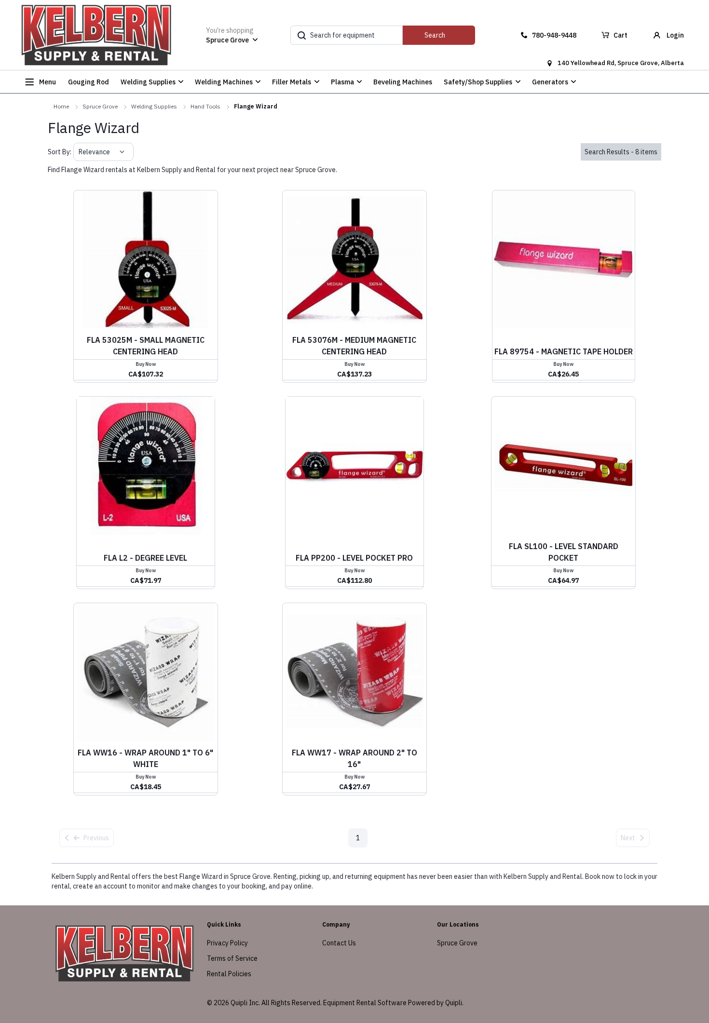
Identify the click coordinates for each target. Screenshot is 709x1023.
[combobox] (79, 152)
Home (61, 106)
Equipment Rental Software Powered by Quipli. (393, 1002)
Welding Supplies (154, 106)
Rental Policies (229, 973)
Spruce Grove (100, 106)
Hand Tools (205, 106)
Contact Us (339, 943)
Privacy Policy (227, 943)
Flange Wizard (255, 106)
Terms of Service (232, 958)
